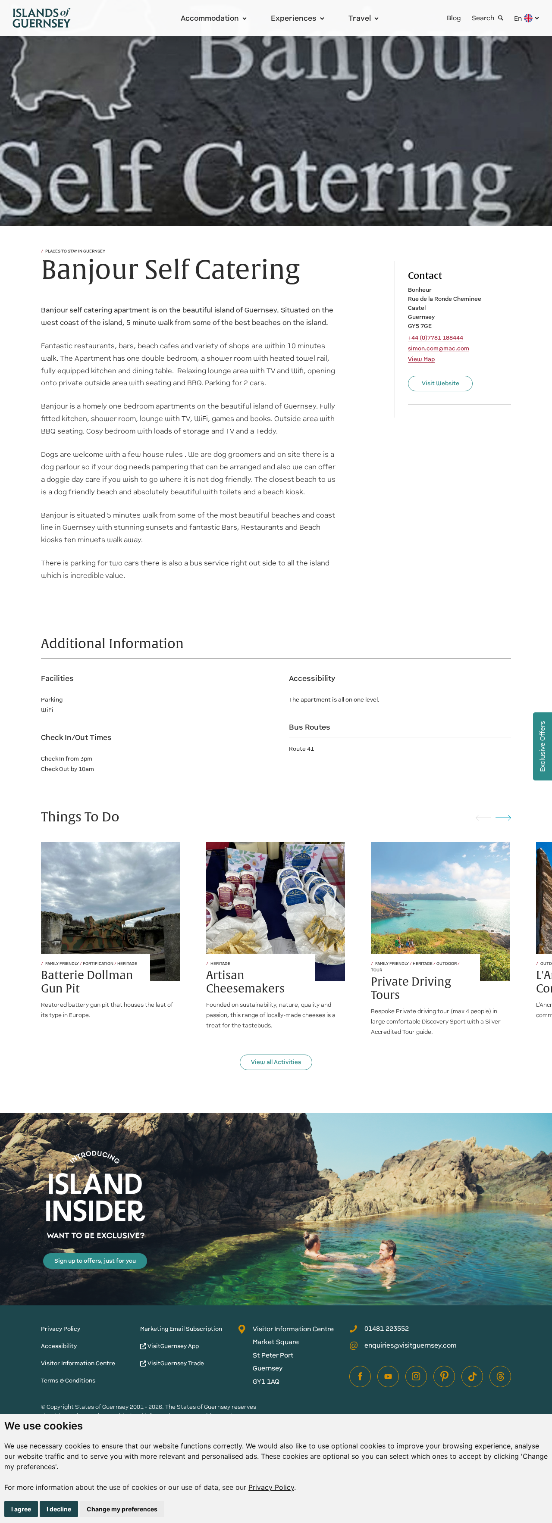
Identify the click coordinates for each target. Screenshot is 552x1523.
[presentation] (483, 817)
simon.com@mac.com (438, 349)
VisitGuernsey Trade (175, 1363)
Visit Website (440, 383)
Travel (359, 18)
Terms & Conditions (68, 1380)
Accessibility (59, 1346)
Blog (454, 18)
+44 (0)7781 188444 (435, 338)
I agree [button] (21, 1509)
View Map (421, 359)
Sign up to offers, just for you (95, 1261)
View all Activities (276, 1062)
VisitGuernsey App (172, 1346)
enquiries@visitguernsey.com (410, 1345)
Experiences (294, 18)
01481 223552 (386, 1328)
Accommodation (210, 18)
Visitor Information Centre (78, 1363)
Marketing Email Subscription (181, 1329)
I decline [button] (59, 1509)
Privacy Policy (271, 1487)
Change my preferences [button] (122, 1509)
